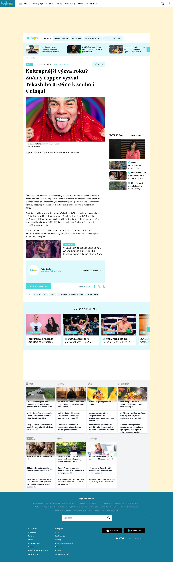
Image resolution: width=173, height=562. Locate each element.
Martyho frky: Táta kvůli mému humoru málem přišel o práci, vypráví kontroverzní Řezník (69, 459)
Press (57, 532)
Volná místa (32, 532)
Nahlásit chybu (33, 554)
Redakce (58, 550)
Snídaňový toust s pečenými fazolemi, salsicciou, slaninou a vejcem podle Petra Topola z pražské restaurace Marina (131, 428)
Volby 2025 (70, 507)
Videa (80, 3)
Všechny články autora (92, 270)
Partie (100, 503)
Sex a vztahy (70, 3)
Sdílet (100, 65)
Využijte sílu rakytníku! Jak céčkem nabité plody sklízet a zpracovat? (102, 480)
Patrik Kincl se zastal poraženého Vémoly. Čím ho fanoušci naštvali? (80, 340)
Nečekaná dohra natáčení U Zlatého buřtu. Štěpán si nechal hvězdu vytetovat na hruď (69, 427)
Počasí (107, 503)
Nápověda (58, 547)
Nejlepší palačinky (96, 510)
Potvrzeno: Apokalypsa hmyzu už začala (101, 403)
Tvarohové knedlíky (80, 510)
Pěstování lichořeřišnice (128, 507)
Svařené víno (82, 507)
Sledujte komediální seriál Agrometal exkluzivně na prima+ (135, 167)
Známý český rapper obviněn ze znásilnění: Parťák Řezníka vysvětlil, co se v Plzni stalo (51, 50)
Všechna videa (136, 135)
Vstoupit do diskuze (40, 286)
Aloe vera (113, 507)
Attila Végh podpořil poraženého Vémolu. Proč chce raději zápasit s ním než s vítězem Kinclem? (116, 340)
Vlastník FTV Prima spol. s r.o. (38, 550)
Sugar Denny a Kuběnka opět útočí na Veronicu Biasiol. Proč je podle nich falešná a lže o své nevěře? (41, 340)
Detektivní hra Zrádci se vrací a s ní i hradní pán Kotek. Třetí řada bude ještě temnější (71, 404)
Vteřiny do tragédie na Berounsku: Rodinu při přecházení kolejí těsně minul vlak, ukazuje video (39, 415)
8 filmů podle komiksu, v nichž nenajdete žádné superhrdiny (38, 469)
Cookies (31, 547)
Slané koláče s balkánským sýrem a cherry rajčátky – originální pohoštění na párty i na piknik (133, 415)
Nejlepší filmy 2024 (52, 503)
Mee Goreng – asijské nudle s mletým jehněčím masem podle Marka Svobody (131, 404)
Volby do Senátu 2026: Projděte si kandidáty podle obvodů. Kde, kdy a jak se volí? (40, 427)
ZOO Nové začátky (133, 503)
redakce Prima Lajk (61, 64)
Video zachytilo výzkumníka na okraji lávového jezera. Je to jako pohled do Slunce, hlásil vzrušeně (101, 427)
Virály (59, 3)
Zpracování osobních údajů (64, 543)
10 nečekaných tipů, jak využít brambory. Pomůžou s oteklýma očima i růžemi (100, 470)
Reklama (31, 536)
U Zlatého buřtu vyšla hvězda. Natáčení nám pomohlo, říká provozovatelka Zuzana (69, 415)
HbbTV (30, 539)
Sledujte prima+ (92, 3)
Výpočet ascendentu (63, 510)
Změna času (91, 503)
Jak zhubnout (38, 503)
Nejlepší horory (68, 503)
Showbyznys (38, 3)
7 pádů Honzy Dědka (57, 507)
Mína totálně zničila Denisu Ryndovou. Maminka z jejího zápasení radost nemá (134, 50)
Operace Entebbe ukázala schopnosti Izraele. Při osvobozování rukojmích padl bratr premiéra (102, 417)
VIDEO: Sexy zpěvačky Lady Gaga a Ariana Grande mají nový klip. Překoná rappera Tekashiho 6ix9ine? (82, 250)
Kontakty (58, 539)
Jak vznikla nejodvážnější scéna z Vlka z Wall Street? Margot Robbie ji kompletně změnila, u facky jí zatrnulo (39, 483)
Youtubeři (50, 3)
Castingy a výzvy (60, 536)
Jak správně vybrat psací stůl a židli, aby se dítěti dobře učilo (100, 458)
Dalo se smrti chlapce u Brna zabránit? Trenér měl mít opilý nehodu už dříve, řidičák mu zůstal (39, 404)
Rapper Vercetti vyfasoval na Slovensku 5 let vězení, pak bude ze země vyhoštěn (71, 470)
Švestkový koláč (111, 510)
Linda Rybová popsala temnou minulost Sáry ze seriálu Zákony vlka (136, 187)
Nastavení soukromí (61, 554)
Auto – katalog (41, 507)
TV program (80, 503)
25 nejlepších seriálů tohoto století (40, 456)
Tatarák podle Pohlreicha (98, 507)
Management (59, 529)
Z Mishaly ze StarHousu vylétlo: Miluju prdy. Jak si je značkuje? (92, 49)
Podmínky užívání (34, 543)
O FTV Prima (32, 529)
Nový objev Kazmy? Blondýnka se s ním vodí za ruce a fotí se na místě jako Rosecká (71, 481)
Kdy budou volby (117, 503)
